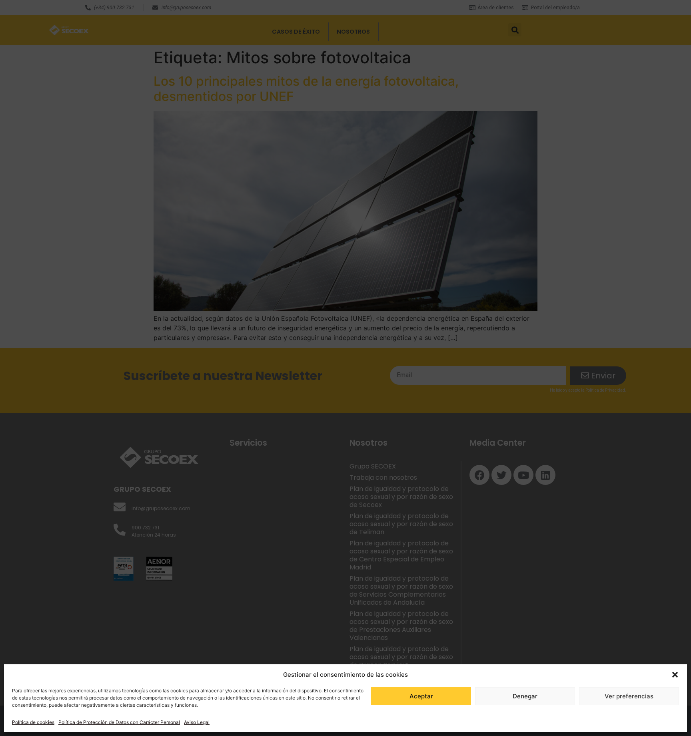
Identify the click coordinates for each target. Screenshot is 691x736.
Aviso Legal (197, 722)
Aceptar (421, 696)
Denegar (525, 696)
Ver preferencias (629, 696)
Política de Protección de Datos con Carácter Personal (119, 722)
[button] (675, 675)
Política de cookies (33, 722)
